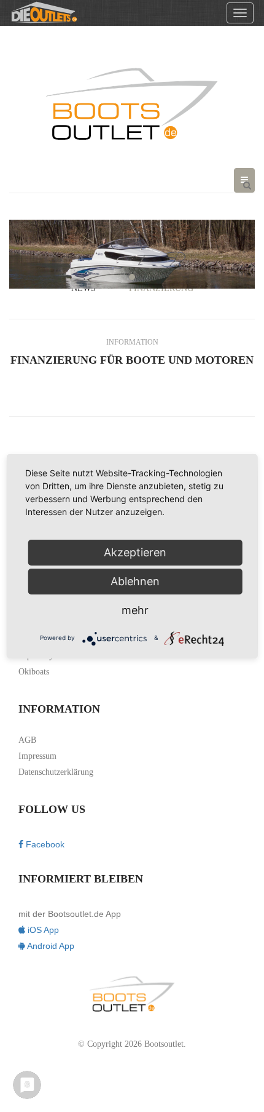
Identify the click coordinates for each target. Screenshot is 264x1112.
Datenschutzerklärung (55, 772)
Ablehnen (135, 581)
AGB (27, 740)
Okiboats (33, 671)
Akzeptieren (135, 552)
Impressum (37, 756)
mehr (135, 610)
